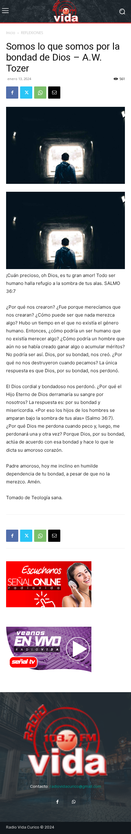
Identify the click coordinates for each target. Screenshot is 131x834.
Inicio (10, 32)
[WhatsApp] (40, 92)
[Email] (54, 92)
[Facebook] (12, 92)
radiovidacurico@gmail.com (75, 786)
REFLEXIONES (32, 32)
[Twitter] (26, 92)
